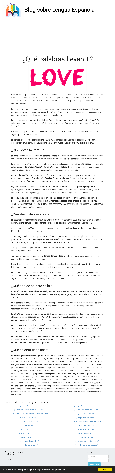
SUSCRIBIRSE (94, 464)
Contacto (8, 459)
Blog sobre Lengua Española (59, 9)
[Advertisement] (57, 36)
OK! (105, 469)
